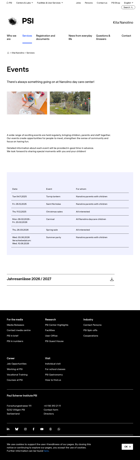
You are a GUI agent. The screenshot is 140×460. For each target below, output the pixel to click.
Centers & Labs (23, 3)
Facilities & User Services (49, 3)
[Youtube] (41, 429)
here (46, 450)
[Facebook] (33, 429)
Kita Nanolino (123, 22)
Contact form (51, 409)
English (127, 3)
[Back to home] (20, 20)
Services (31, 53)
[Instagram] (25, 429)
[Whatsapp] (59, 429)
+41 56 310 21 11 (52, 405)
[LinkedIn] (8, 429)
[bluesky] (16, 429)
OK (126, 446)
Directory (49, 413)
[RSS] (50, 429)
